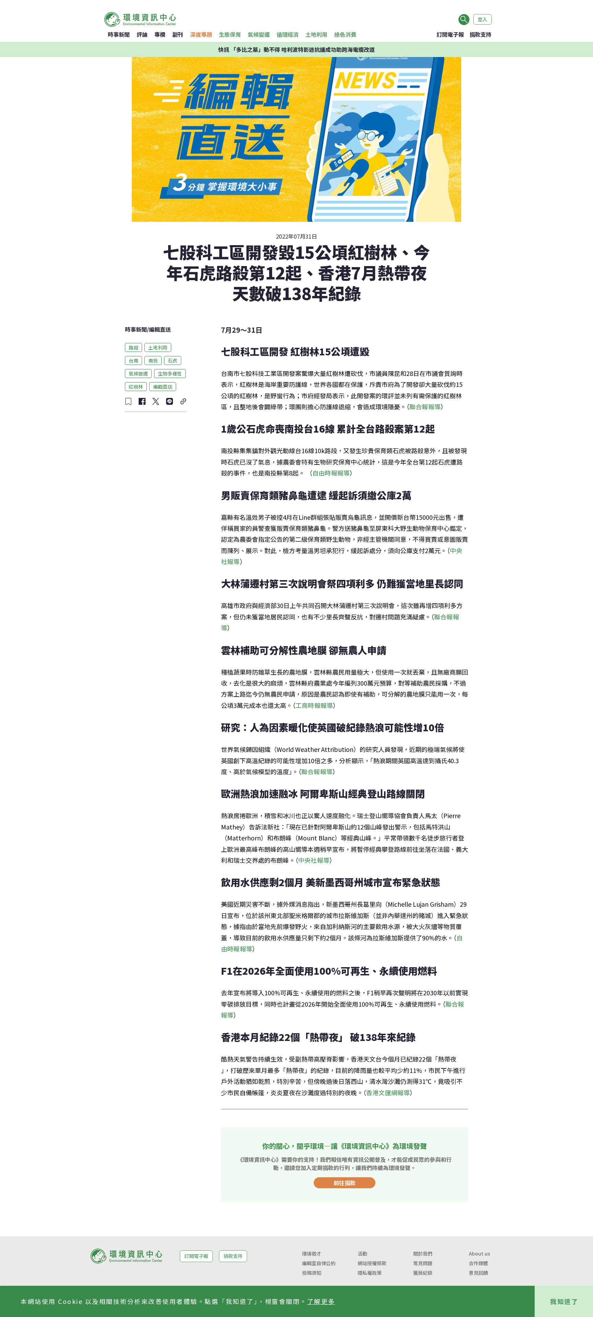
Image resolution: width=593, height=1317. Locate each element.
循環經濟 (288, 34)
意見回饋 (478, 1272)
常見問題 (422, 1263)
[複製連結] (183, 401)
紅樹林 (136, 386)
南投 (153, 360)
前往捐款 (345, 1183)
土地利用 (316, 34)
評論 (142, 34)
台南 (133, 360)
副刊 (177, 34)
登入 (482, 19)
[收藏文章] (128, 401)
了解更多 (321, 1301)
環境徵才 (311, 1253)
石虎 (172, 360)
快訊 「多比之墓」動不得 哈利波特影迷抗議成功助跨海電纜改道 (296, 49)
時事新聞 (119, 34)
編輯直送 (160, 329)
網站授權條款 (372, 1263)
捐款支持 (480, 34)
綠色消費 (345, 34)
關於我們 (422, 1253)
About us (479, 1253)
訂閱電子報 (450, 34)
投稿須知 (311, 1272)
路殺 (133, 347)
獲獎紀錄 (422, 1272)
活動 (362, 1253)
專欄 (159, 34)
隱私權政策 (370, 1272)
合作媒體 (478, 1263)
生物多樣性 (170, 373)
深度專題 (201, 34)
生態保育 (230, 34)
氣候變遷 (259, 34)
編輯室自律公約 (319, 1263)
